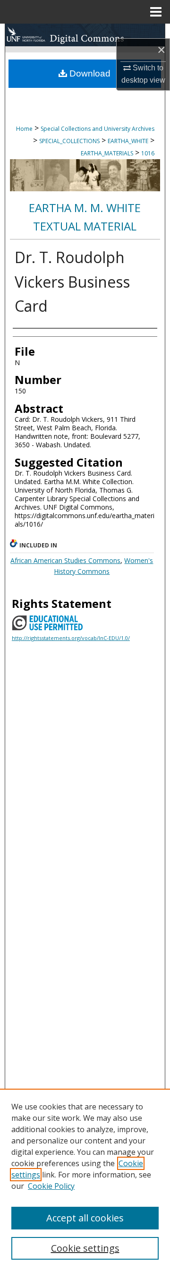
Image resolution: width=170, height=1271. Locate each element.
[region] (85, 1180)
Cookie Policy (51, 1186)
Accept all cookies (85, 1217)
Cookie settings (85, 1248)
